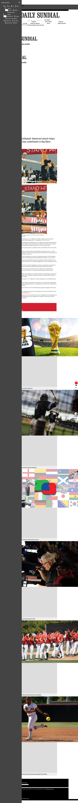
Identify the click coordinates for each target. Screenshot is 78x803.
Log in (27, 798)
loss (28, 261)
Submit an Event (62, 23)
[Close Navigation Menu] (19, 2)
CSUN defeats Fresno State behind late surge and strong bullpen (26, 694)
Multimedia (47, 19)
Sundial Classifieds (8, 20)
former (54, 273)
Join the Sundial (16, 20)
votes (30, 295)
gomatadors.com (26, 292)
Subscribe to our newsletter (12, 18)
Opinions (34, 21)
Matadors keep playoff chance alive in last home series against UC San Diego (29, 774)
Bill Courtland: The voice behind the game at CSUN (23, 618)
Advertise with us (9, 22)
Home (6, 6)
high (22, 276)
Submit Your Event (10, 16)
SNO (24, 798)
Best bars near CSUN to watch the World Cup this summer (25, 539)
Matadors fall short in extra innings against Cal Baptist (24, 467)
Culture (13, 6)
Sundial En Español (32, 25)
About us (16, 22)
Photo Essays (48, 21)
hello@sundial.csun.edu (50, 788)
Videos (48, 23)
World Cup (11, 10)
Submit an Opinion (35, 23)
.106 (53, 261)
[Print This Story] (75, 413)
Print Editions (40, 25)
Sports (9, 8)
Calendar (60, 21)
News (10, 6)
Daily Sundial (5, 2)
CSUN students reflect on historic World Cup (22, 388)
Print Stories (17, 16)
